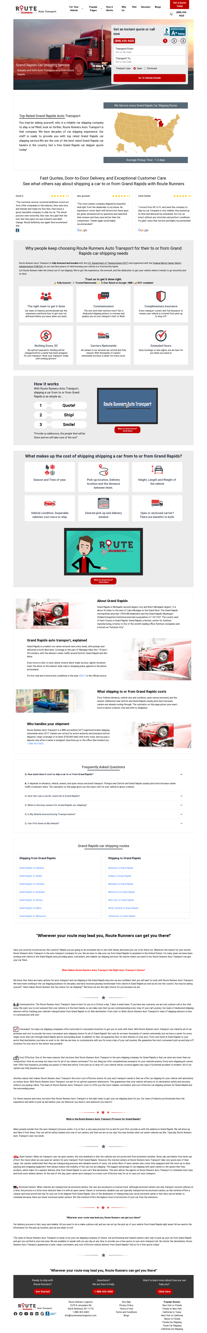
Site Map (126, 1302)
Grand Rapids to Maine (30, 908)
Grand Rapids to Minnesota (32, 916)
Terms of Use (126, 1308)
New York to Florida (172, 1305)
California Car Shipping (172, 1329)
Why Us (124, 9)
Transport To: (123, 58)
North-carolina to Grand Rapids (123, 908)
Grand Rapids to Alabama (31, 868)
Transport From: (124, 48)
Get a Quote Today (179, 4)
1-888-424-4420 (35, 743)
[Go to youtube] (26, 1314)
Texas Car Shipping (172, 1325)
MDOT (82, 675)
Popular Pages (93, 9)
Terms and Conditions (126, 1312)
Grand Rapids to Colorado (31, 884)
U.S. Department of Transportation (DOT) (108, 263)
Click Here (164, 1291)
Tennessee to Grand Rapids (121, 916)
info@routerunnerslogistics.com (80, 1315)
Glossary (145, 7)
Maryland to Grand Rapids (120, 884)
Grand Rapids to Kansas (31, 900)
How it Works (109, 9)
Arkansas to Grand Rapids (120, 868)
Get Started (43, 1291)
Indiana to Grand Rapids (119, 876)
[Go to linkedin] (37, 1314)
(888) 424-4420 (124, 41)
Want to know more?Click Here (127, 430)
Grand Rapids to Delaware (32, 892)
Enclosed (152, 68)
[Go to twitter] (21, 1314)
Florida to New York (172, 1308)
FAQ (134, 7)
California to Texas (172, 1312)
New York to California (172, 1315)
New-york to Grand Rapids (121, 900)
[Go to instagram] (31, 1314)
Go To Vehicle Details (149, 78)
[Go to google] (42, 1314)
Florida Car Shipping (172, 1322)
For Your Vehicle (74, 9)
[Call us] (171, 14)
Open (139, 68)
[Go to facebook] (15, 1314)
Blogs (158, 7)
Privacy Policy (126, 1305)
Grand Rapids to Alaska (30, 876)
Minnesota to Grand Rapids (121, 892)
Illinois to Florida (172, 1319)
